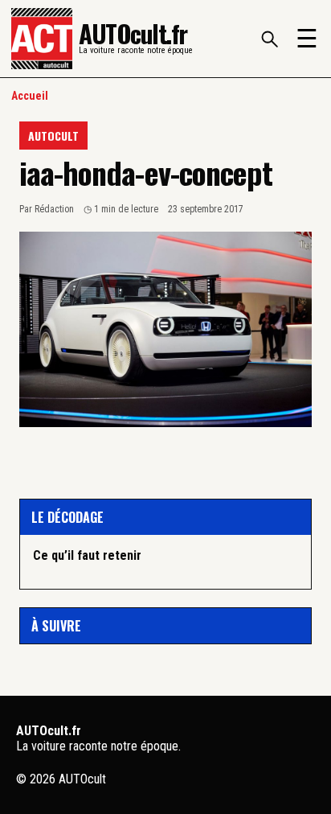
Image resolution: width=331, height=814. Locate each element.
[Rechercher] (269, 38)
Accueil (29, 95)
